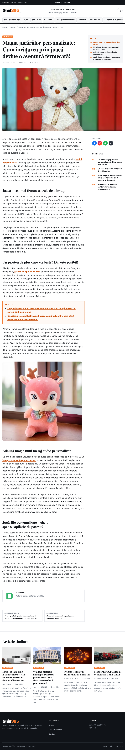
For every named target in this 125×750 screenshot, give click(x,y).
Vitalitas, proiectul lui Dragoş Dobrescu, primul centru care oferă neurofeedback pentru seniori (43, 677)
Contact (67, 2)
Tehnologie (95, 20)
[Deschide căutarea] (120, 10)
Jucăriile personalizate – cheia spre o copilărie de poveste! (106, 58)
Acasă (4, 27)
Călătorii (48, 20)
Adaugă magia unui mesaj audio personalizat (105, 53)
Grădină (82, 20)
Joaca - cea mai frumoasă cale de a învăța (106, 43)
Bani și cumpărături (66, 20)
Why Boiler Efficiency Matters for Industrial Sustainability (107, 186)
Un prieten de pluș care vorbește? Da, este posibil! (106, 48)
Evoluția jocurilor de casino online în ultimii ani (77, 673)
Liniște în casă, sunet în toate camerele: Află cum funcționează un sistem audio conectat (13, 676)
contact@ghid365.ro (97, 725)
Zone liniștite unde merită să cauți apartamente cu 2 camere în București (110, 177)
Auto (26, 20)
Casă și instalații (12, 20)
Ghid (11, 10)
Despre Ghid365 (55, 729)
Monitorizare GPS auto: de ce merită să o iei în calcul (107, 673)
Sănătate (36, 20)
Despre (57, 2)
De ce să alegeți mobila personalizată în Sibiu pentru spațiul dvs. (110, 161)
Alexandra (24, 62)
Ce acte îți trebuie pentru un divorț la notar (110, 170)
